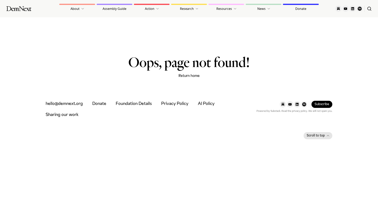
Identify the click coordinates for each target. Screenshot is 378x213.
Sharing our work (62, 115)
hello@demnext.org (64, 104)
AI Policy (206, 104)
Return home (189, 76)
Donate (300, 9)
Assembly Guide (114, 9)
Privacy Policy (174, 104)
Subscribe (322, 104)
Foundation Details (134, 104)
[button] (77, 9)
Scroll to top (316, 135)
